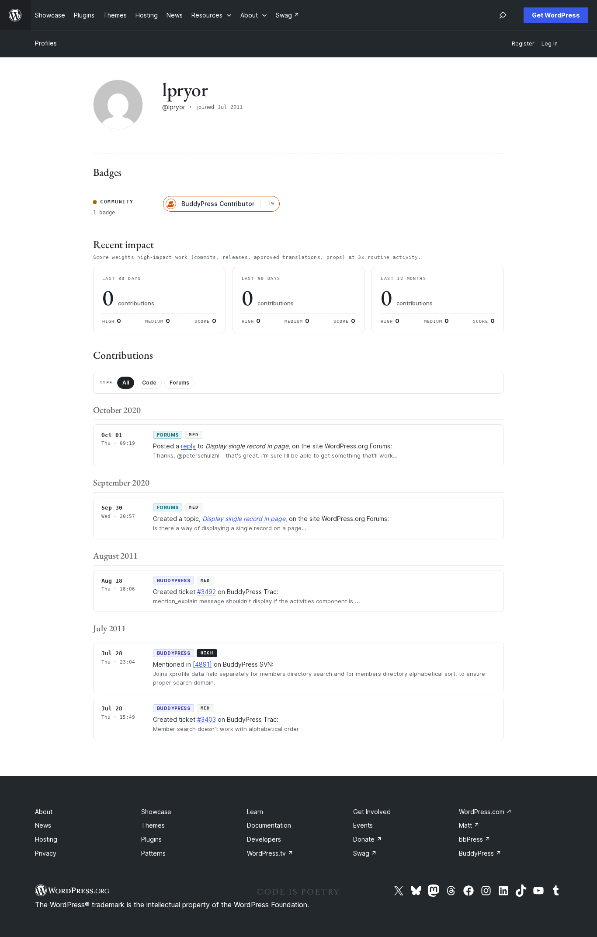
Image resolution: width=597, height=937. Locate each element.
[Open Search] (502, 15)
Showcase (156, 811)
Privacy (45, 853)
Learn (255, 811)
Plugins (151, 839)
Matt (469, 825)
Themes (153, 825)
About (43, 811)
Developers (264, 839)
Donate (367, 839)
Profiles (46, 43)
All (125, 382)
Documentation (269, 825)
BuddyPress (480, 853)
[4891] (202, 664)
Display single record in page (243, 518)
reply (188, 446)
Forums (179, 382)
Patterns (153, 853)
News (43, 825)
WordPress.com (485, 811)
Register (523, 43)
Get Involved (372, 811)
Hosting (46, 839)
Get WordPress (556, 15)
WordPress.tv (270, 853)
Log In (549, 43)
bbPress (474, 839)
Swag (365, 853)
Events (363, 825)
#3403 (206, 719)
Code (149, 382)
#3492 (206, 591)
